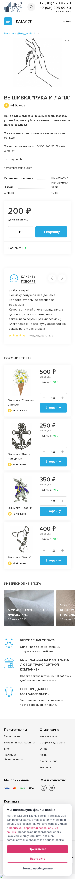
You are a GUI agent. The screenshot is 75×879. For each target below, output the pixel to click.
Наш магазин (63, 11)
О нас (43, 748)
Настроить (37, 858)
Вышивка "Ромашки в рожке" (21, 402)
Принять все (37, 849)
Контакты (46, 767)
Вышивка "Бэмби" (19, 557)
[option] (37, 62)
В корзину (51, 232)
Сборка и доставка (52, 742)
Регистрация (12, 736)
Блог (7, 748)
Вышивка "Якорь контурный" (19, 456)
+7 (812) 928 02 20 (55, 3)
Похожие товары (19, 358)
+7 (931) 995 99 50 (55, 8)
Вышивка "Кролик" (20, 508)
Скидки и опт (48, 761)
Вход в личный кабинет (19, 742)
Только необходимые (38, 868)
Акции (43, 755)
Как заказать (48, 736)
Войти (67, 21)
